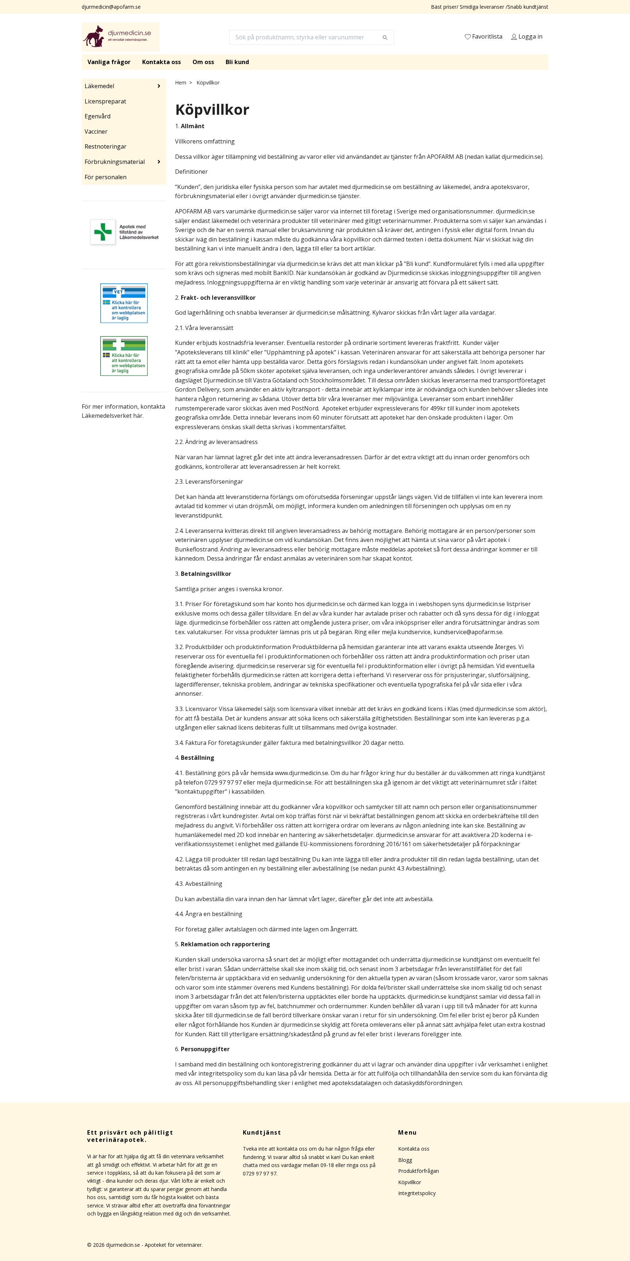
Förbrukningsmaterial (115, 162)
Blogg (405, 1159)
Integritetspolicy (417, 1193)
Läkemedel (99, 86)
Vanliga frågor (109, 62)
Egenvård (97, 116)
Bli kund (237, 62)
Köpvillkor (409, 1182)
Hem (180, 82)
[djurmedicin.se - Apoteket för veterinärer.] (121, 37)
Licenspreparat (105, 101)
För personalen (106, 177)
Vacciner (96, 131)
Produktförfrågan (418, 1170)
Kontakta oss (161, 62)
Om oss (203, 62)
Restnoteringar (106, 146)
